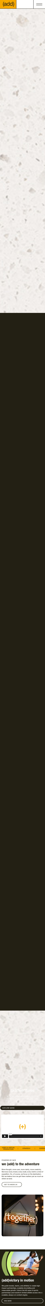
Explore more (8, 1108)
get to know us (10, 1185)
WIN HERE (8, 1301)
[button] (39, 4)
